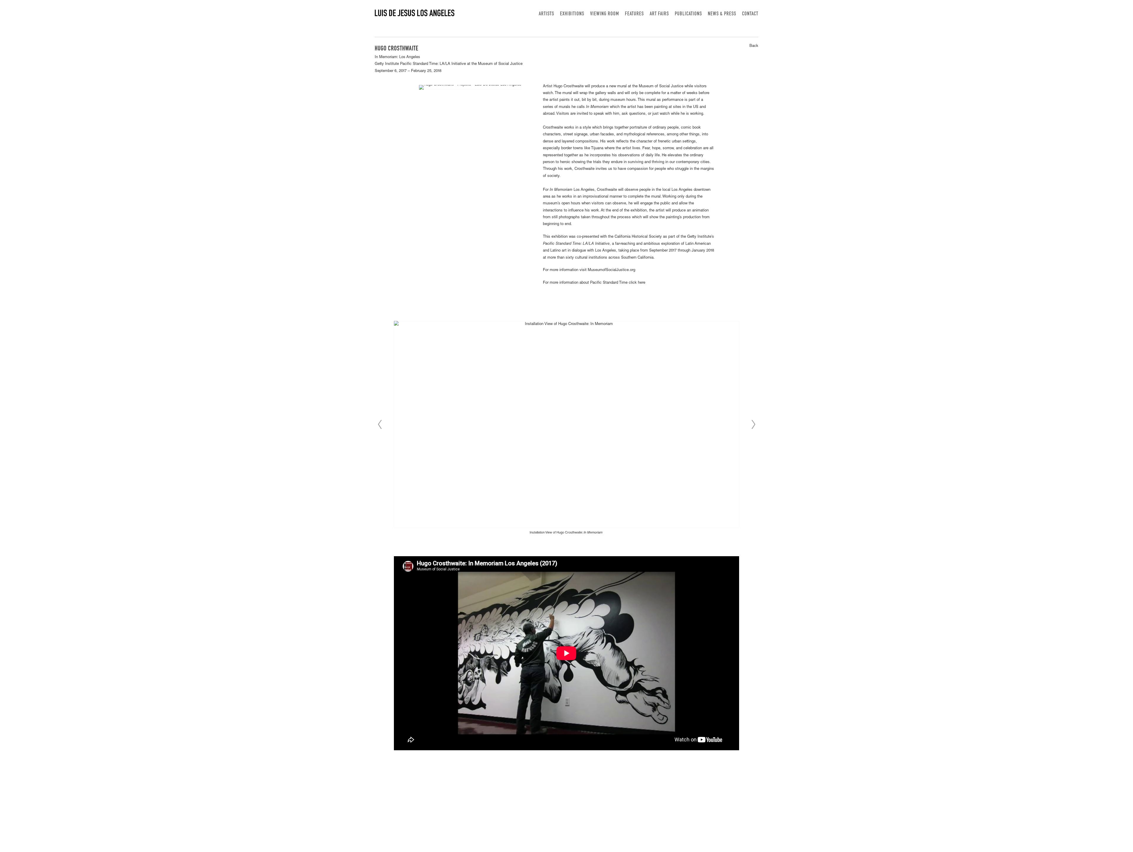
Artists (546, 14)
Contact (750, 14)
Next (753, 424)
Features (634, 14)
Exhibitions (572, 14)
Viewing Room (604, 14)
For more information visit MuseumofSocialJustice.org (589, 270)
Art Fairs (659, 14)
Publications (688, 14)
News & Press (722, 14)
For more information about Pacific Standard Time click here (594, 283)
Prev (380, 424)
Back (753, 46)
